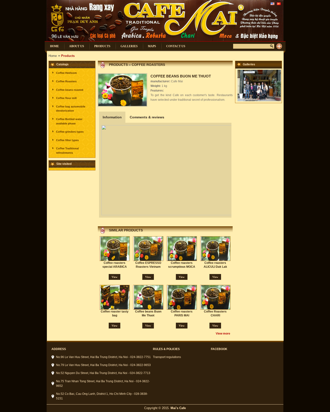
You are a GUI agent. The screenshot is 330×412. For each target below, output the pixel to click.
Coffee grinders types (70, 131)
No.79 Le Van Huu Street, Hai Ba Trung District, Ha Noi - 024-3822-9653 (103, 365)
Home (53, 56)
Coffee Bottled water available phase (69, 121)
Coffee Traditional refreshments (67, 150)
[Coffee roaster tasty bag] (115, 297)
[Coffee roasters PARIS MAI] (182, 297)
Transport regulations (167, 357)
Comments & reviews (147, 117)
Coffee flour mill (66, 98)
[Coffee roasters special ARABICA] (115, 249)
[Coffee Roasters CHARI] (216, 297)
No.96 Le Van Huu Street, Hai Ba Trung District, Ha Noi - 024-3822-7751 (103, 357)
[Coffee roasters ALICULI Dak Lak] (216, 249)
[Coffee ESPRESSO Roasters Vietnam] (149, 249)
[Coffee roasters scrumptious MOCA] (182, 249)
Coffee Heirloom (66, 72)
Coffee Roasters (66, 81)
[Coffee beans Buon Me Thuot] (149, 297)
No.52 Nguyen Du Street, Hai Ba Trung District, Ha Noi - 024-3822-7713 (103, 373)
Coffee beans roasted (69, 89)
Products (118, 65)
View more (223, 333)
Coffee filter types (67, 140)
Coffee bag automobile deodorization (70, 108)
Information (112, 117)
